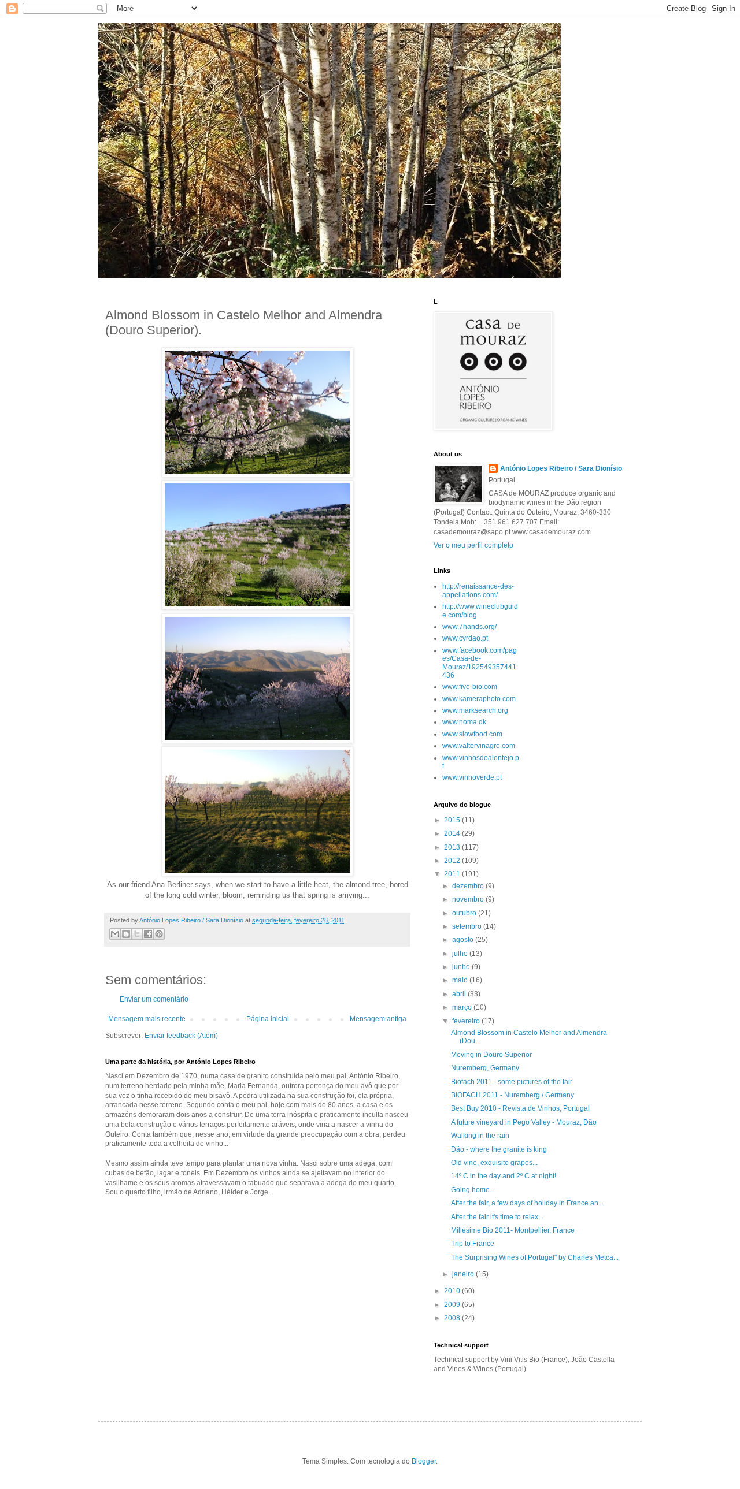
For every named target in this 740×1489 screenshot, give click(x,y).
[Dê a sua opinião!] (126, 934)
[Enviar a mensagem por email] (115, 934)
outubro (465, 913)
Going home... (473, 1190)
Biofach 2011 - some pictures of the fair (511, 1082)
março (462, 1007)
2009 (453, 1305)
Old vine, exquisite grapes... (494, 1163)
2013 (453, 847)
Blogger (424, 1461)
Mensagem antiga (378, 1019)
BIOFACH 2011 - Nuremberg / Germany (512, 1095)
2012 (453, 861)
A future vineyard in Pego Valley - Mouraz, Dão (524, 1122)
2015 (453, 820)
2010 (453, 1291)
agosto (463, 940)
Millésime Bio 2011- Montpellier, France (513, 1230)
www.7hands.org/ (469, 627)
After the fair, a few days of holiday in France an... (527, 1203)
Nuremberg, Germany (485, 1068)
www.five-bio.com (469, 687)
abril (460, 994)
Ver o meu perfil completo (473, 545)
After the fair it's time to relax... (497, 1217)
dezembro (469, 886)
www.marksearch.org (475, 710)
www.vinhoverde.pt (472, 777)
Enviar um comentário (154, 999)
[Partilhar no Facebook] (148, 934)
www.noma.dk (464, 722)
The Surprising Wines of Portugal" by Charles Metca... (535, 1257)
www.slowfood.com (472, 734)
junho (462, 967)
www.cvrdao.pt (465, 638)
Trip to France (472, 1243)
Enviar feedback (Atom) (181, 1036)
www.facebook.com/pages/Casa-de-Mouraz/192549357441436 (479, 662)
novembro (469, 899)
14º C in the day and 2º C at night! (503, 1176)
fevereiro (467, 1021)
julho (460, 954)
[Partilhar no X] (137, 934)
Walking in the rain (480, 1135)
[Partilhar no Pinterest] (159, 934)
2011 (453, 874)
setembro (467, 926)
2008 (453, 1318)
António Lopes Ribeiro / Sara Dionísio (561, 468)
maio (460, 980)
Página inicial (267, 1019)
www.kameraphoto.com (479, 699)
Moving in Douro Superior (491, 1055)
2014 (453, 833)
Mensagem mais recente (147, 1019)
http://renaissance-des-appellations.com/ (478, 590)
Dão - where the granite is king (499, 1149)
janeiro (464, 1274)
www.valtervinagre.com (478, 746)
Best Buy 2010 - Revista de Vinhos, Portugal (520, 1108)
